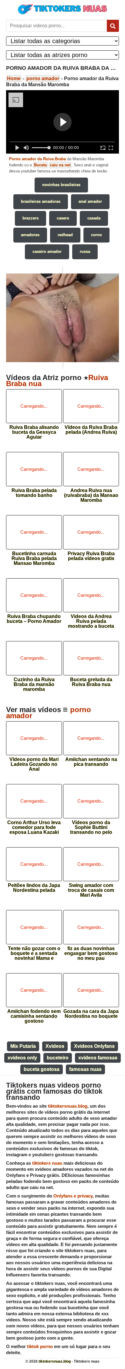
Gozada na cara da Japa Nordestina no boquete (91, 1014)
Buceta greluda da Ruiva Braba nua (91, 682)
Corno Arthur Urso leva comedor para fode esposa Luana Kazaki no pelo (34, 825)
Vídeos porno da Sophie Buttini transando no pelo (91, 825)
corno (96, 235)
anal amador (90, 201)
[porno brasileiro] (62, 317)
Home (14, 78)
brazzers (30, 218)
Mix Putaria (23, 1046)
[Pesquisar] (113, 26)
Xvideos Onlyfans (94, 1046)
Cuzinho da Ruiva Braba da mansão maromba (34, 682)
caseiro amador (47, 251)
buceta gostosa (41, 1069)
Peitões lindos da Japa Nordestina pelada (34, 888)
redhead (65, 235)
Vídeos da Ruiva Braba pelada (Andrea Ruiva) (91, 430)
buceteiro (58, 1057)
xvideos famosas (97, 1057)
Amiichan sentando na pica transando (91, 762)
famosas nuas (85, 1069)
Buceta (40, 165)
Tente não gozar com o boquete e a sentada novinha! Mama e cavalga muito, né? (34, 951)
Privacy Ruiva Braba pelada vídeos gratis (91, 556)
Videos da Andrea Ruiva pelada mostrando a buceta (91, 619)
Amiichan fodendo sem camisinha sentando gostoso (34, 1014)
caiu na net (60, 165)
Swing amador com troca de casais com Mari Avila (91, 888)
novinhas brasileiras (61, 184)
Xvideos (55, 1046)
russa (85, 251)
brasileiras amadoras (40, 201)
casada (93, 218)
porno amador (42, 78)
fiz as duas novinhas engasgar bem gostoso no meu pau (91, 951)
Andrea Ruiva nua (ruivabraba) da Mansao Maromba (91, 493)
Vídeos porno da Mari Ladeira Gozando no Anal (34, 762)
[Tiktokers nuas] (62, 9)
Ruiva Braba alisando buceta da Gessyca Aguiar (34, 430)
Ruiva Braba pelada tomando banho (34, 493)
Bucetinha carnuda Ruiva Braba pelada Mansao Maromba (34, 556)
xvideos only (22, 1057)
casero (63, 218)
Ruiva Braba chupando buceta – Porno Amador (34, 619)
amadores (30, 235)
